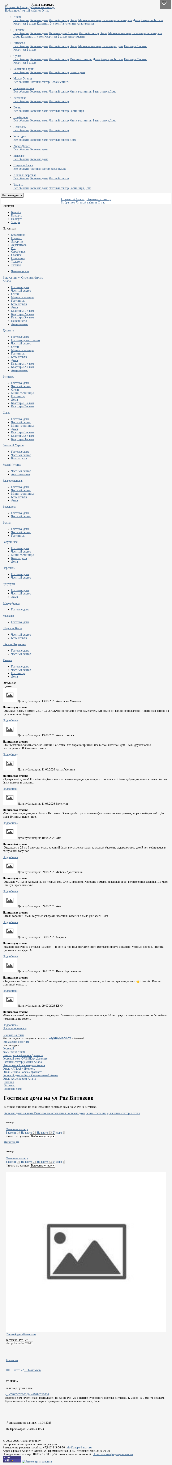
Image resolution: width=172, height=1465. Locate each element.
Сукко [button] (17, 55)
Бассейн (16, 212)
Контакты (12, 1360)
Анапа (7, 281)
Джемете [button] (19, 29)
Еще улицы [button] (10, 277)
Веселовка (9, 506)
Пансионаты (68, 23)
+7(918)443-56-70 (60, 1038)
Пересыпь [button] (19, 126)
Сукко (6, 412)
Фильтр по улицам (17, 1136)
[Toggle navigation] (6, 5)
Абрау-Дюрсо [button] (21, 146)
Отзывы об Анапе (16, 7)
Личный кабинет (31, 10)
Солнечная (18, 258)
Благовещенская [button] (23, 88)
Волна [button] (17, 107)
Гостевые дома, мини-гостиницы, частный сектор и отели (103, 1113)
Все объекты (21, 20)
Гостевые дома (39, 20)
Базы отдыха (124, 20)
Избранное (12, 10)
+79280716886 (39, 1394)
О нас (45, 10)
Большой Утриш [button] (23, 68)
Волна (6, 522)
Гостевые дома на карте (18, 1113)
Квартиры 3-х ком (48, 23)
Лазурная (17, 241)
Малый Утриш (12, 464)
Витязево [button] (19, 42)
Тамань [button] (18, 184)
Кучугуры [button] (19, 136)
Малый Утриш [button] (22, 78)
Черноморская (20, 271)
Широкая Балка (12, 628)
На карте (16, 215)
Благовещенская (13, 480)
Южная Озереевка (14, 644)
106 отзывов (32, 1370)
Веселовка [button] (19, 97)
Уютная (16, 265)
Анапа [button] (17, 16)
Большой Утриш (13, 445)
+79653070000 (17, 1394)
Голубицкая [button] (20, 117)
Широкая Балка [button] (23, 165)
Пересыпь (9, 568)
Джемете (8, 330)
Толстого (16, 261)
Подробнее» (10, 720)
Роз (13, 248)
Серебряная (18, 251)
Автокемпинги (60, 81)
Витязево (8, 376)
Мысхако (8, 615)
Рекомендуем (11, 195)
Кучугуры (9, 583)
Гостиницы (109, 20)
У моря (15, 222)
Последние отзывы (14, 1028)
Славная (16, 255)
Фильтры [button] (10, 1142)
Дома (136, 20)
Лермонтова (18, 244)
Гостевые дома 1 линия (63, 33)
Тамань (7, 660)
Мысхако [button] (19, 155)
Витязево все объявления (50, 1113)
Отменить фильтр (32, 277)
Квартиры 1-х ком (152, 20)
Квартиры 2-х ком (24, 23)
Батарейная (18, 234)
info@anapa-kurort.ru (16, 1041)
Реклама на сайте (13, 1035)
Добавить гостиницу (41, 7)
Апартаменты (85, 23)
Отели (73, 20)
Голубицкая (10, 542)
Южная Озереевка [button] (24, 175)
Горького (16, 238)
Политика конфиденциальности (113, 1454)
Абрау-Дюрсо (11, 603)
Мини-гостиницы (89, 20)
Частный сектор (59, 20)
